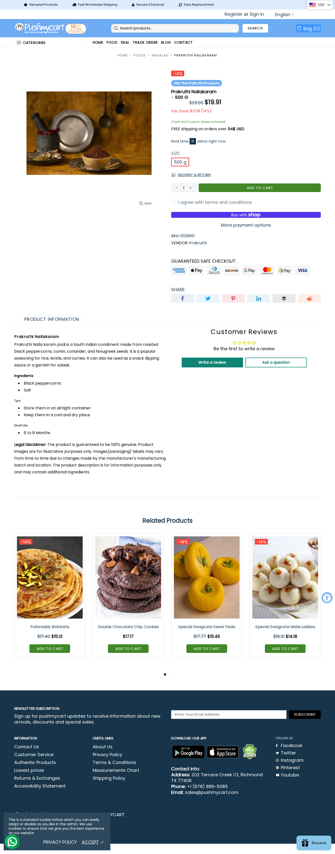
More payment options (246, 225)
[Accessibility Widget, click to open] (327, 597)
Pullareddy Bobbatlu (49, 627)
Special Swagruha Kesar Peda (206, 627)
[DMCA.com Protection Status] (249, 752)
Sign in (257, 14)
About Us (103, 747)
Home (123, 55)
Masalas (160, 55)
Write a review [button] (212, 362)
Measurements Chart (116, 770)
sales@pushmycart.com (211, 792)
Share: (178, 290)
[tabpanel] (50, 599)
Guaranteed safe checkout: (203, 261)
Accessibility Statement (40, 786)
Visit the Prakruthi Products (196, 83)
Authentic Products (35, 762)
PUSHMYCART (51, 28)
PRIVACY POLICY (60, 842)
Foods (139, 55)
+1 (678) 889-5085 (207, 786)
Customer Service (33, 755)
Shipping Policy (109, 778)
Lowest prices (29, 770)
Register (234, 14)
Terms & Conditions (114, 762)
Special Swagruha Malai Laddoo (285, 627)
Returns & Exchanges (37, 778)
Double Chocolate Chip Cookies (128, 627)
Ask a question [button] (276, 362)
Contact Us (26, 747)
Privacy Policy (107, 755)
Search (255, 28)
